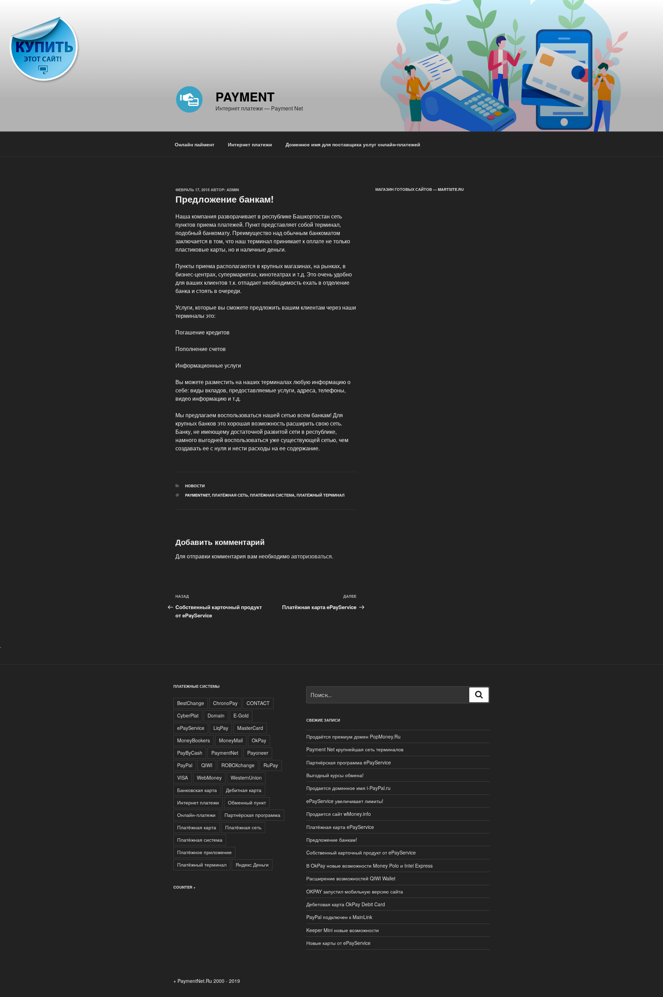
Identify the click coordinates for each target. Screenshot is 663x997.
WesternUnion (246, 777)
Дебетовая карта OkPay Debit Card (345, 904)
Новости (195, 485)
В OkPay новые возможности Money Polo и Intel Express (369, 865)
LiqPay (220, 727)
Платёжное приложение (204, 852)
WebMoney (209, 777)
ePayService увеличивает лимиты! (344, 801)
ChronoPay (225, 703)
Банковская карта (197, 789)
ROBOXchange (237, 765)
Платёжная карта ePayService (340, 826)
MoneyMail (231, 740)
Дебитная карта (243, 789)
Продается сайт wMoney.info (338, 813)
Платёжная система (272, 495)
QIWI (206, 765)
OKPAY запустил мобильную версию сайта (354, 891)
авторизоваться (311, 556)
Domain (216, 715)
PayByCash (189, 752)
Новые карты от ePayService (338, 942)
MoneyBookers (193, 740)
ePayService (190, 727)
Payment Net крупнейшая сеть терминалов (354, 749)
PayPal (184, 765)
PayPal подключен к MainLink (339, 916)
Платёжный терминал (321, 495)
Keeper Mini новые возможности (342, 930)
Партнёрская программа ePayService (348, 762)
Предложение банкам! (331, 839)
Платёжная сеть (230, 495)
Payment (245, 96)
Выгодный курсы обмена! (335, 775)
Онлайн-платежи (196, 814)
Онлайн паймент (194, 144)
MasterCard (250, 727)
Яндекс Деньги (252, 864)
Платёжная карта (196, 827)
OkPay (259, 740)
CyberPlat (188, 715)
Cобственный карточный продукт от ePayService (361, 852)
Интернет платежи (250, 144)
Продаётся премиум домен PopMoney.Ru (353, 736)
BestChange (190, 703)
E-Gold (241, 715)
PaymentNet (197, 495)
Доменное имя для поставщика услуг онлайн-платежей (353, 144)
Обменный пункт (247, 802)
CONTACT (258, 703)
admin (233, 189)
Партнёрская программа (252, 814)
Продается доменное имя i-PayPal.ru (348, 787)
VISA (182, 777)
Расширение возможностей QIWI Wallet (350, 878)
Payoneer (257, 752)
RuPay (270, 765)
